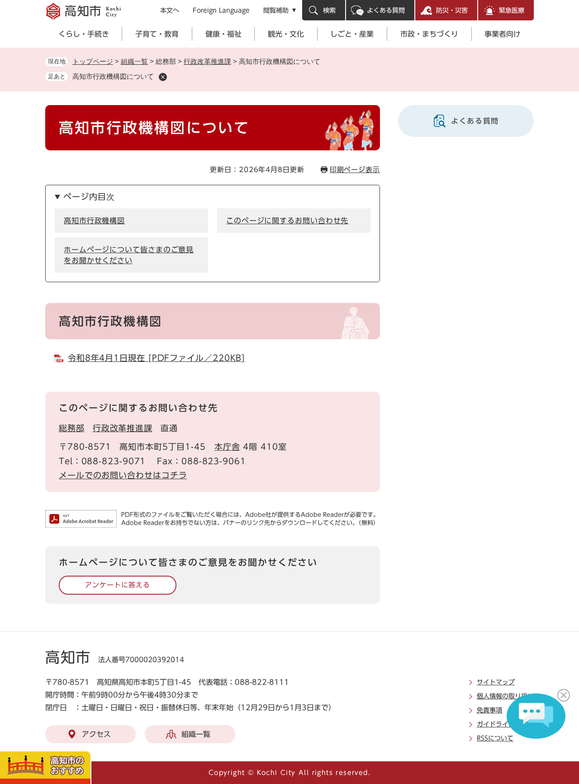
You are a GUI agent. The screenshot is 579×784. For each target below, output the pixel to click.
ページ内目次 (88, 196)
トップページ (92, 61)
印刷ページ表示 (355, 169)
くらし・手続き (83, 34)
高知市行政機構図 (94, 220)
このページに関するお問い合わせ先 (287, 220)
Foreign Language (221, 10)
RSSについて (495, 738)
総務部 (72, 428)
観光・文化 (286, 34)
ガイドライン (496, 724)
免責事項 (489, 710)
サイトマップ (496, 682)
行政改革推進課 (207, 61)
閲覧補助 (276, 10)
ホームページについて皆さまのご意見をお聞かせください (129, 255)
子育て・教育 (157, 34)
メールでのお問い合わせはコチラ (123, 475)
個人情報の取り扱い (505, 696)
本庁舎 (227, 447)
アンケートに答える (117, 585)
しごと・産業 (352, 34)
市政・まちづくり (429, 34)
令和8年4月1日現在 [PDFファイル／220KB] (156, 358)
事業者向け (502, 34)
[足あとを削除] (162, 77)
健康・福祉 (223, 34)
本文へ (169, 10)
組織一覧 (134, 61)
